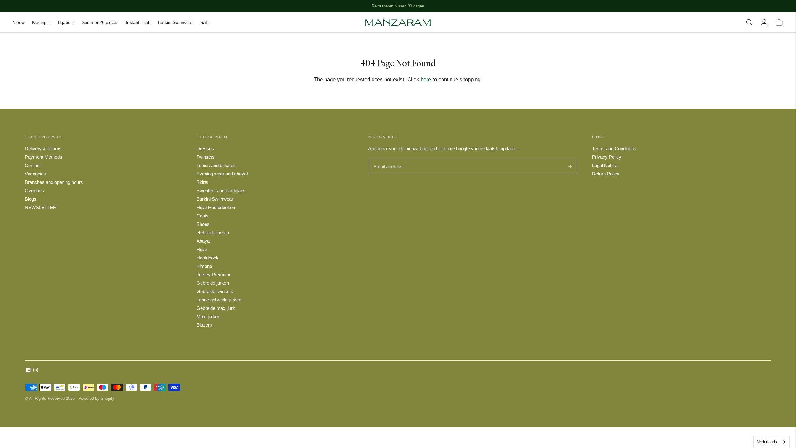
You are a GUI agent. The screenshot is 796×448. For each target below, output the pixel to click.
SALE (205, 22)
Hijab (202, 249)
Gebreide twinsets (215, 291)
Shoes (203, 224)
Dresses (205, 148)
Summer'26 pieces (100, 22)
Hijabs (64, 22)
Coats (203, 215)
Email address (387, 159)
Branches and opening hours (54, 182)
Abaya (203, 241)
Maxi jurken (208, 316)
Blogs (30, 199)
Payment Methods (43, 157)
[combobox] (771, 442)
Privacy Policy (606, 157)
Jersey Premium (213, 274)
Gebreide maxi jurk (216, 308)
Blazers (204, 325)
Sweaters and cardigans (221, 190)
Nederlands (767, 442)
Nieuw (18, 22)
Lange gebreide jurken (219, 299)
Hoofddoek (208, 257)
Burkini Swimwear (175, 22)
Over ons (34, 190)
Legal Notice (604, 165)
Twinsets (206, 157)
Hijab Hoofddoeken (216, 207)
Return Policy (605, 173)
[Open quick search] (749, 22)
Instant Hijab (138, 22)
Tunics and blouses (216, 165)
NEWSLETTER (41, 207)
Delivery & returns (43, 148)
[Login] (764, 22)
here (426, 79)
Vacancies (35, 173)
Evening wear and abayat (222, 173)
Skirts (202, 182)
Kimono (204, 266)
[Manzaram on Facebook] (28, 370)
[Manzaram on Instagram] (35, 370)
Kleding (39, 22)
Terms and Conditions (614, 148)
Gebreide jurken (213, 232)
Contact (33, 165)
